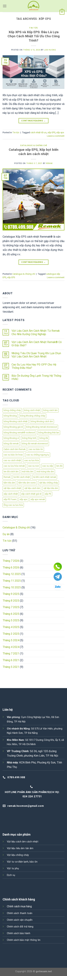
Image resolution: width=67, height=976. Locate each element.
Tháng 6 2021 (11, 660)
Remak (7, 477)
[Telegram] (58, 577)
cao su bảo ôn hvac (13, 454)
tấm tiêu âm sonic (27, 482)
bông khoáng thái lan (48, 432)
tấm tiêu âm (9, 482)
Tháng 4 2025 (11, 627)
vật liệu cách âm (32, 488)
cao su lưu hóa (31, 460)
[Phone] (58, 567)
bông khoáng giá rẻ (13, 427)
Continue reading (33, 120)
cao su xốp (47, 466)
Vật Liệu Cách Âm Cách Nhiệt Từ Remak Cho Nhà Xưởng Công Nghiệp (36, 332)
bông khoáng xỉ (11, 438)
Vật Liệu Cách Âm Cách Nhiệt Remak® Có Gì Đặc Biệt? (37, 343)
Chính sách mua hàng (19, 906)
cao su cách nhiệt (12, 460)
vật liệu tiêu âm (50, 488)
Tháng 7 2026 (11, 560)
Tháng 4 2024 (11, 647)
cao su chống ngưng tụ (37, 454)
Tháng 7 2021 (11, 653)
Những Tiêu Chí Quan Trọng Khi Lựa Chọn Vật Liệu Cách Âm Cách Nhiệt (36, 355)
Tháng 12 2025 (12, 574)
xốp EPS (51, 132)
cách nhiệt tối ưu (38, 132)
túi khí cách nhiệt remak (44, 477)
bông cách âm (50, 410)
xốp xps (60, 132)
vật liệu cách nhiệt (12, 488)
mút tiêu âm (27, 471)
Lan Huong (50, 50)
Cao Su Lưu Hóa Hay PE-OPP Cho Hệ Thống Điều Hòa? (34, 366)
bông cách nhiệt (32, 410)
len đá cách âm (11, 471)
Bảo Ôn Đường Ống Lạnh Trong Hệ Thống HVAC (36, 377)
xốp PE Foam (10, 499)
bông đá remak (11, 443)
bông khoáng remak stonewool (41, 427)
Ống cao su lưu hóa (13, 505)
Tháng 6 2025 (11, 613)
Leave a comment (55, 136)
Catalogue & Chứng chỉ (33, 145)
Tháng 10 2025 (12, 587)
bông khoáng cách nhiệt (15, 421)
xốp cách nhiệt (11, 494)
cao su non (33, 466)
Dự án (6, 534)
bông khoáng (10, 415)
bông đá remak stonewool (35, 443)
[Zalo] (58, 587)
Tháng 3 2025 (11, 633)
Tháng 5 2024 (11, 640)
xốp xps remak (38, 499)
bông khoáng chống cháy (32, 415)
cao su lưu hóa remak (14, 466)
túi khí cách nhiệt (22, 477)
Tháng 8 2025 (11, 600)
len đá (59, 466)
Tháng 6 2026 (11, 567)
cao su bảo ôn (36, 449)
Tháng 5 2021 (11, 667)
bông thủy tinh (29, 438)
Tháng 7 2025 (11, 607)
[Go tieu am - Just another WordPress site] (33, 6)
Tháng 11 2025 (12, 580)
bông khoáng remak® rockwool (19, 432)
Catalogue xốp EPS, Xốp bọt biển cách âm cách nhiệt (33, 152)
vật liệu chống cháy (48, 482)
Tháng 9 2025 (11, 594)
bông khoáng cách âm (42, 421)
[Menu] (5, 6)
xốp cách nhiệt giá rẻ (31, 494)
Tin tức (33, 28)
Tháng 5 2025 (11, 620)
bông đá (44, 438)
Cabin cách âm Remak (14, 449)
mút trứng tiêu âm (45, 471)
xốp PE (48, 494)
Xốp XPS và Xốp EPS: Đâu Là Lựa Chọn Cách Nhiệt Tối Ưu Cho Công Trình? (34, 36)
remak (49, 163)
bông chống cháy (12, 410)
